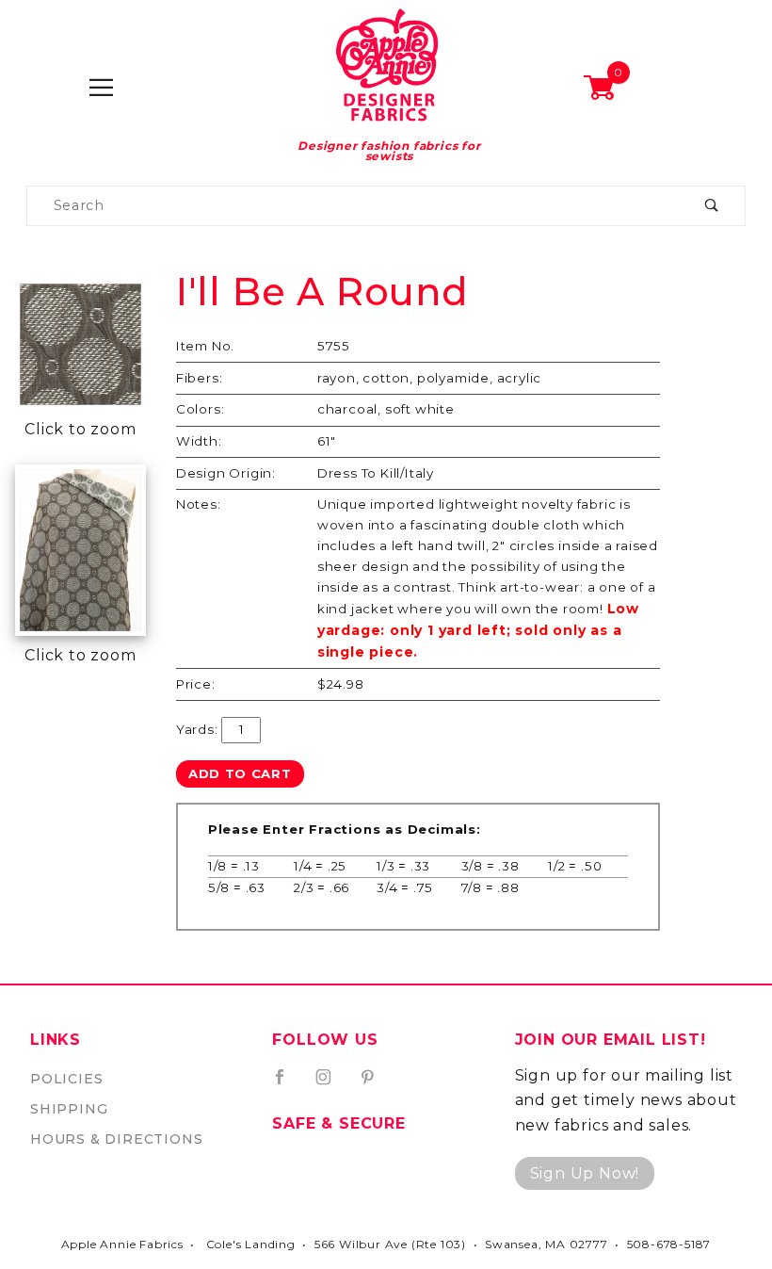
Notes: (198, 504)
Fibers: (199, 377)
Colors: (200, 408)
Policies (66, 1078)
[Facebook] (287, 1084)
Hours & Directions (116, 1139)
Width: (199, 440)
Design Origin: (226, 472)
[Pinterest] (375, 1084)
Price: (196, 683)
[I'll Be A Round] (80, 342)
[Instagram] (331, 1084)
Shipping (68, 1108)
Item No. (205, 345)
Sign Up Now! (585, 1173)
